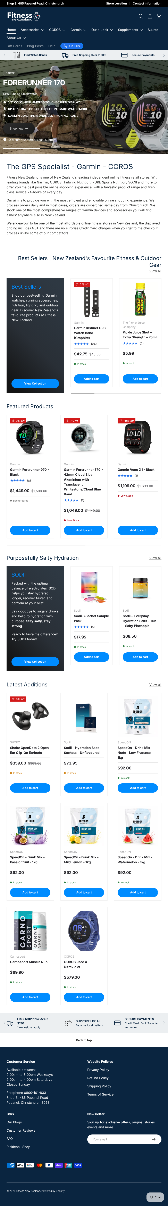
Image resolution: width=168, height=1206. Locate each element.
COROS (55, 30)
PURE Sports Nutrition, (109, 182)
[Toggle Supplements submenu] (141, 29)
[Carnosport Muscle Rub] (30, 931)
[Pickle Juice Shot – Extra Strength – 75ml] (140, 299)
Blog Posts (35, 46)
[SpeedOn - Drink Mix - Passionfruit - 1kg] (30, 826)
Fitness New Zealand (28, 1190)
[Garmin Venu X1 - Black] (138, 438)
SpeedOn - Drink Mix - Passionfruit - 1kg (27, 859)
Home (11, 30)
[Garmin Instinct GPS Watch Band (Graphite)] (91, 299)
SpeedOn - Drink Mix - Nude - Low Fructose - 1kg (135, 753)
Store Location (116, 3)
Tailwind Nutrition (77, 182)
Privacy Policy (98, 1070)
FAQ (10, 1139)
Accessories (30, 30)
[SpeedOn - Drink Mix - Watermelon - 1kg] (138, 826)
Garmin (76, 30)
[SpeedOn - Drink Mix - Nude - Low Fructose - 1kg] (138, 716)
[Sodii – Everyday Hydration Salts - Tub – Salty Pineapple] (140, 587)
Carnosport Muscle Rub (29, 962)
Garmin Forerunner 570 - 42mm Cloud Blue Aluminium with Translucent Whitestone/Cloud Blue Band (83, 482)
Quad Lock (99, 30)
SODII (132, 182)
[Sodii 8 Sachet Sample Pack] (91, 587)
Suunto (153, 30)
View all (155, 271)
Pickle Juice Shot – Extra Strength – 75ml (140, 334)
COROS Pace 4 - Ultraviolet (76, 964)
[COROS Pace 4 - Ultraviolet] (84, 931)
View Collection (35, 383)
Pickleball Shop (18, 1147)
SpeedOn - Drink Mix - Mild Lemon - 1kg (81, 859)
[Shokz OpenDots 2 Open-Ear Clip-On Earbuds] (30, 716)
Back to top (84, 1040)
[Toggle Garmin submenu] (84, 29)
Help (52, 46)
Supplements (128, 30)
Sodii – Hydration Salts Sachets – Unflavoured (82, 750)
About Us (14, 38)
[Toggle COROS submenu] (63, 29)
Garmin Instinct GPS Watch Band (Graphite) (90, 333)
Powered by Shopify (53, 1190)
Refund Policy (98, 1078)
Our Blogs (14, 1122)
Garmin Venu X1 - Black (136, 470)
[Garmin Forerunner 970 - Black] (30, 438)
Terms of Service (100, 1094)
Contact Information (147, 3)
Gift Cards (14, 46)
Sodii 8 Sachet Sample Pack (91, 618)
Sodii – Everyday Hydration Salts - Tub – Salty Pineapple (139, 621)
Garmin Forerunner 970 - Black (29, 472)
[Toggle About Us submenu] (24, 37)
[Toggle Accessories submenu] (42, 29)
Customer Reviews (21, 1130)
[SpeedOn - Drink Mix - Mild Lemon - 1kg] (84, 826)
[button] (158, 16)
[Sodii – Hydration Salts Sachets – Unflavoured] (84, 716)
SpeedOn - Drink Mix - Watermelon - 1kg (135, 859)
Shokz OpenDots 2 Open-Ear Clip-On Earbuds (30, 750)
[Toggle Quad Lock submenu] (111, 29)
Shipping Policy (99, 1086)
